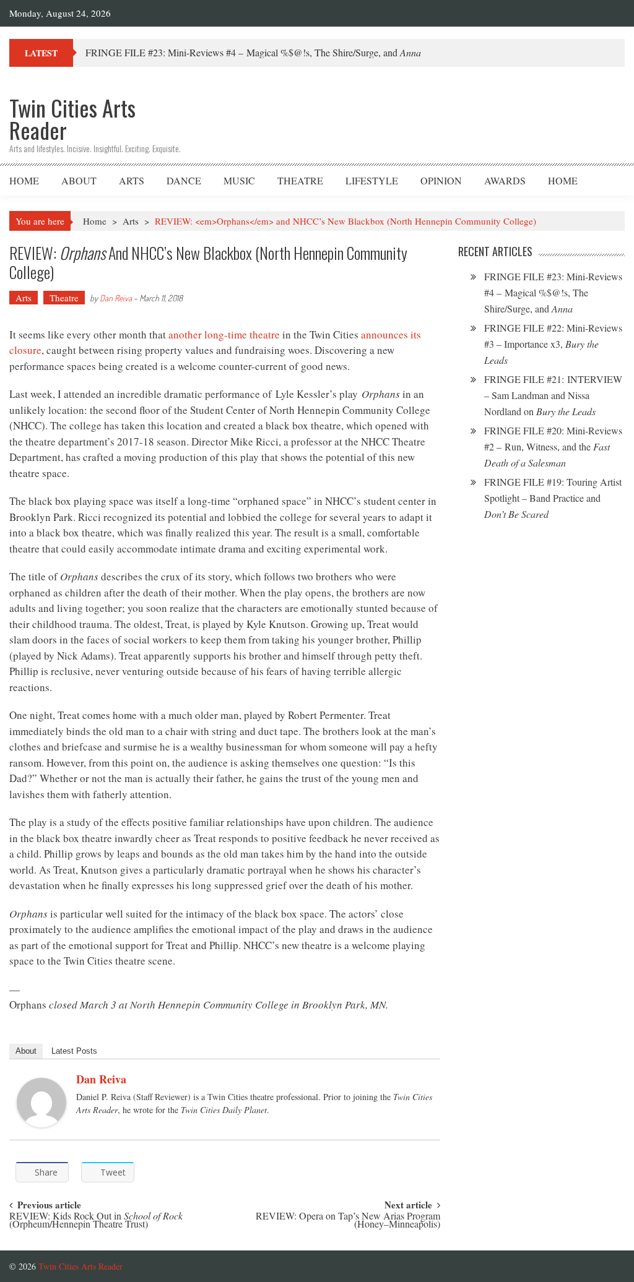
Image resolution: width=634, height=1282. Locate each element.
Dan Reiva (116, 298)
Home (24, 180)
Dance (184, 180)
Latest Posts (74, 1051)
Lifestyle (371, 180)
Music (239, 180)
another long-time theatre (224, 334)
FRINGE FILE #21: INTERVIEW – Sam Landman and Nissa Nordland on (553, 395)
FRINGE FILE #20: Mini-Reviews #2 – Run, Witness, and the (553, 446)
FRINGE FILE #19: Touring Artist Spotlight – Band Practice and (553, 497)
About (79, 180)
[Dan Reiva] (41, 1102)
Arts (131, 180)
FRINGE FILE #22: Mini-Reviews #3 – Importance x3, (553, 343)
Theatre (300, 180)
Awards (505, 180)
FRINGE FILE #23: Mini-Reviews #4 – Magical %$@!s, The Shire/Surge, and (253, 52)
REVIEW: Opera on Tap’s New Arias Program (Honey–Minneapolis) (348, 1220)
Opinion (441, 180)
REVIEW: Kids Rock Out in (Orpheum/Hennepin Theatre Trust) (96, 1220)
